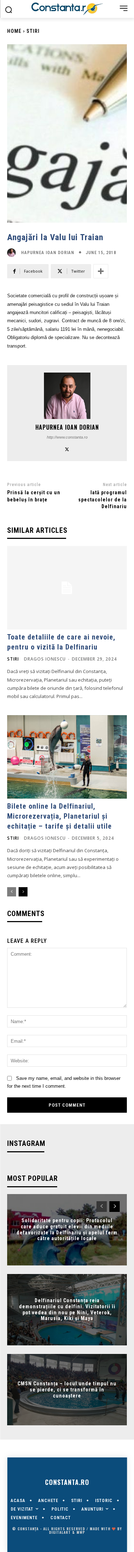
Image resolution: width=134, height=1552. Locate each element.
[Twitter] (67, 448)
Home (14, 31)
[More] (100, 271)
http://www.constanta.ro (67, 437)
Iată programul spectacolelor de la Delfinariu (102, 499)
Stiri (33, 31)
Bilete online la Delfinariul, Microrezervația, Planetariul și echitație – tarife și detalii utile (59, 816)
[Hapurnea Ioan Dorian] (13, 252)
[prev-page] (11, 891)
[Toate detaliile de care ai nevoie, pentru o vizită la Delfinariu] (67, 588)
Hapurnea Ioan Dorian (47, 253)
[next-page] (23, 891)
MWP (80, 1532)
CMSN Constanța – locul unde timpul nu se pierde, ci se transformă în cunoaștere (67, 1390)
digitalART (60, 1532)
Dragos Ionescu (45, 659)
